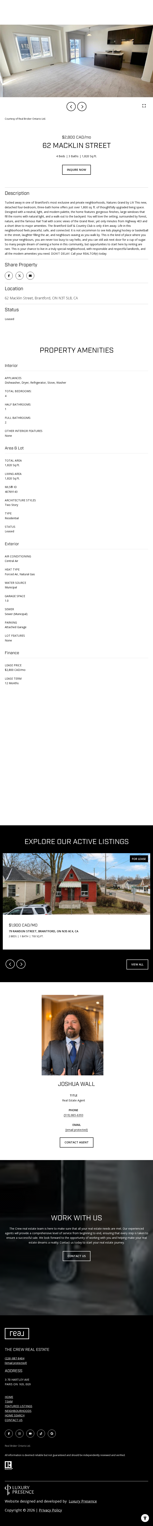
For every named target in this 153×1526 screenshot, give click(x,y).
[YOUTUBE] (30, 1434)
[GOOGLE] (52, 1434)
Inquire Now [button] (76, 170)
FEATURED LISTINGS (18, 1406)
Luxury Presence (83, 1501)
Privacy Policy (50, 1510)
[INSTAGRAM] (20, 1434)
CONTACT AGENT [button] (77, 1142)
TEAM (9, 1401)
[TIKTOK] (41, 1434)
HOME (9, 1397)
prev (71, 106)
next (81, 106)
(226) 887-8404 (14, 1358)
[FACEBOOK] (9, 1434)
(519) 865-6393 (73, 1115)
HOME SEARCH (15, 1415)
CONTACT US (14, 1420)
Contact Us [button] (77, 1256)
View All (137, 964)
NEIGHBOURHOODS (18, 1411)
